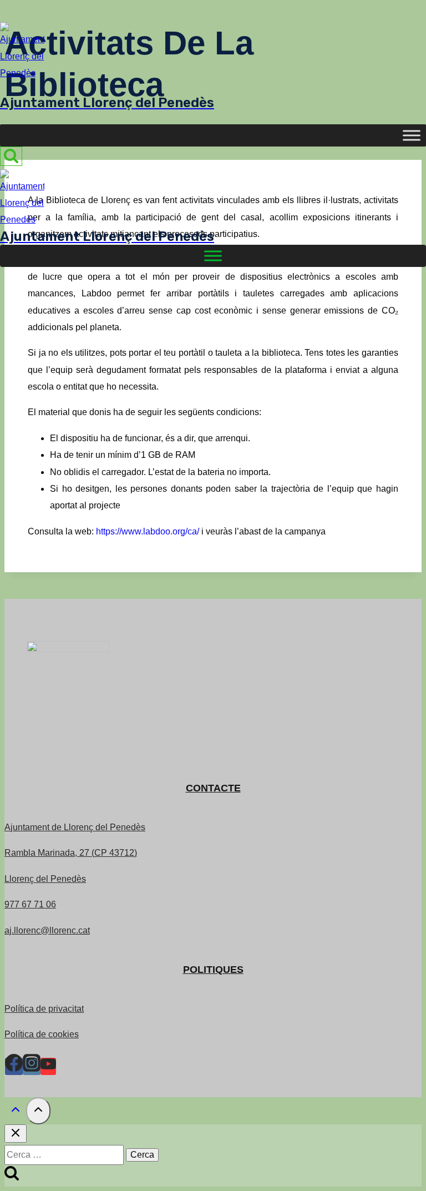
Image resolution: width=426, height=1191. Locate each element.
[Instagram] (31, 1066)
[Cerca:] (65, 1154)
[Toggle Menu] (411, 135)
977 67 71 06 (30, 904)
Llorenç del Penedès (45, 879)
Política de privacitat (44, 1008)
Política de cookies (41, 1034)
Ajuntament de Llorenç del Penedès (74, 827)
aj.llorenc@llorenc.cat (47, 930)
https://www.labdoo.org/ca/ (147, 531)
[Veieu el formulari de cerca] (11, 156)
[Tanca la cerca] (15, 1133)
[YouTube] (48, 1066)
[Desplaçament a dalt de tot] (15, 1112)
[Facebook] (14, 1066)
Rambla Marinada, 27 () (70, 852)
